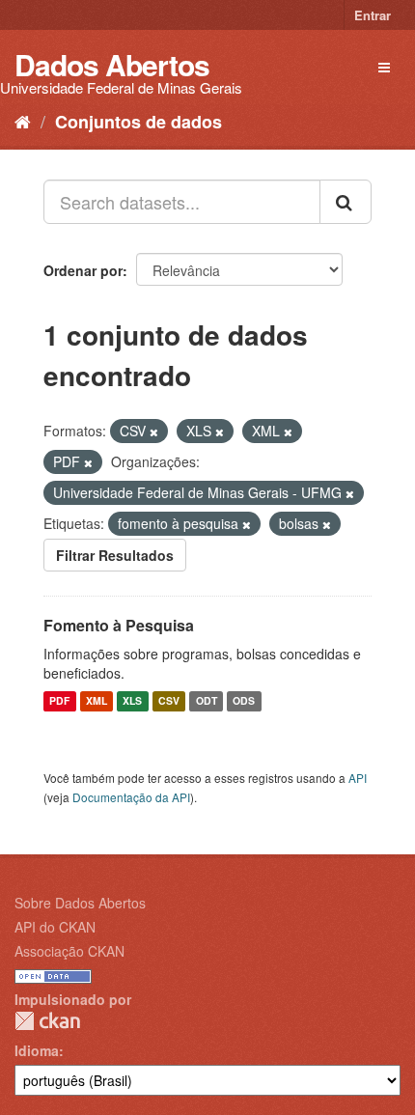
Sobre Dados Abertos (80, 902)
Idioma (36, 1050)
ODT (206, 701)
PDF (59, 701)
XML (96, 701)
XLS (132, 701)
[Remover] (154, 431)
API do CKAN (55, 926)
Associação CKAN (69, 951)
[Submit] (345, 202)
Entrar (372, 15)
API (357, 777)
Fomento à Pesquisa (118, 625)
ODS (244, 701)
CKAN (47, 1021)
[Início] (22, 120)
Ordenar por (83, 270)
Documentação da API (131, 797)
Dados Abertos (111, 64)
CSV (169, 701)
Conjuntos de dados (138, 121)
